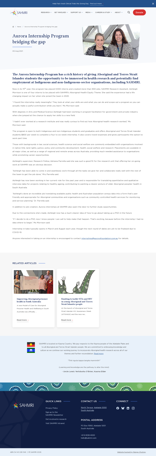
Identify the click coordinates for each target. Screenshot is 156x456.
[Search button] (129, 12)
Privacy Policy (52, 408)
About (118, 12)
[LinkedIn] (128, 408)
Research (45, 12)
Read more (98, 354)
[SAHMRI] (18, 12)
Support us (76, 12)
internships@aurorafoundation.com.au (99, 238)
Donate (139, 12)
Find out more (96, 4)
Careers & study (102, 12)
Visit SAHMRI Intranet (55, 423)
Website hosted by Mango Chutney (131, 452)
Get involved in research (56, 419)
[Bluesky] (122, 408)
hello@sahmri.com (88, 438)
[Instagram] (133, 408)
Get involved (60, 12)
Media (88, 12)
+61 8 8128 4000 (88, 435)
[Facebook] (117, 408)
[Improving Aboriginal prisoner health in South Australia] (33, 298)
